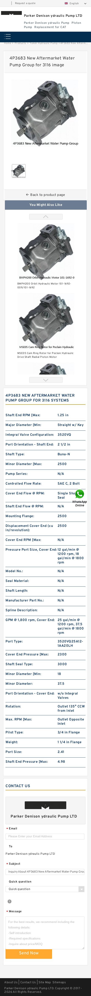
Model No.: (14, 571)
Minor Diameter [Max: (24, 464)
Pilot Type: (14, 732)
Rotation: (13, 707)
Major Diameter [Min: (23, 425)
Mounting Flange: (20, 516)
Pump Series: (17, 474)
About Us (11, 982)
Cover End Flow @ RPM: (25, 493)
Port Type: (14, 641)
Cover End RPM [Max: (23, 540)
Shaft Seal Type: (19, 664)
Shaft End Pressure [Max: (27, 762)
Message (14, 912)
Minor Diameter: (19, 684)
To (10, 846)
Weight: (12, 742)
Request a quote (25, 3)
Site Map (45, 982)
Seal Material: (17, 581)
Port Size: (14, 752)
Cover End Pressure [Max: (27, 654)
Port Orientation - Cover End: (30, 694)
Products (20, 43)
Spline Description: (22, 610)
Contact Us (28, 982)
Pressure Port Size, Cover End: (31, 550)
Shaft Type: (15, 454)
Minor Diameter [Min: (23, 674)
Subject (13, 864)
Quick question (20, 882)
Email (11, 829)
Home (7, 43)
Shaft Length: (17, 591)
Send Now (29, 953)
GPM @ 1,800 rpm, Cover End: (30, 620)
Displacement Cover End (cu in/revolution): (29, 528)
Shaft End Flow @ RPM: (25, 506)
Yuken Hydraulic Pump (44, 43)
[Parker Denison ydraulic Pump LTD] (11, 13)
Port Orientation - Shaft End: (30, 445)
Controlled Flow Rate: (23, 484)
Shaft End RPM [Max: (23, 415)
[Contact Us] (80, 498)
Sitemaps (59, 982)
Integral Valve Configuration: (30, 435)
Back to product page (47, 195)
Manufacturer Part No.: (25, 600)
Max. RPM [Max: (19, 719)
